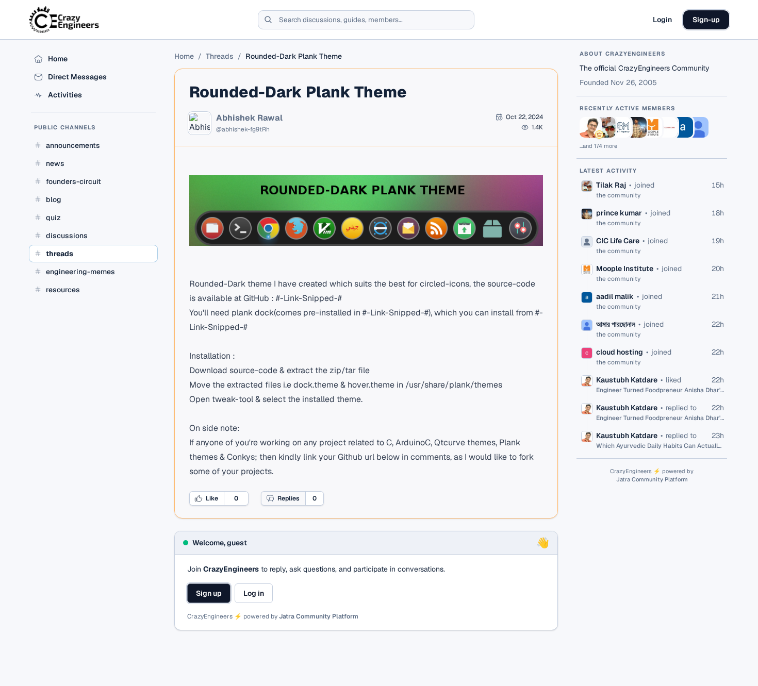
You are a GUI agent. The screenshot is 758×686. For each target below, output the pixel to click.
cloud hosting (619, 352)
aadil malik (615, 296)
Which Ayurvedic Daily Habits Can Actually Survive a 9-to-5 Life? (660, 446)
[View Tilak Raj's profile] (605, 127)
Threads (220, 56)
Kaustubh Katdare (626, 379)
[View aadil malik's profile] (682, 127)
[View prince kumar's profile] (636, 127)
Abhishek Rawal (249, 118)
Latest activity (608, 170)
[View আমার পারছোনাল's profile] (698, 127)
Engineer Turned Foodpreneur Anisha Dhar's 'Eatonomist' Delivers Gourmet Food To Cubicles (660, 390)
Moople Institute (624, 268)
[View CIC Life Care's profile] (667, 127)
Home (184, 56)
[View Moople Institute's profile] (651, 127)
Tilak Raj (611, 185)
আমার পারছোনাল (615, 324)
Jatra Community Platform (318, 616)
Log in (253, 593)
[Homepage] (65, 19)
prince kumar (619, 212)
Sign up (209, 593)
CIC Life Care (617, 240)
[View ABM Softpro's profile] (621, 127)
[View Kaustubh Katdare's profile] (590, 127)
